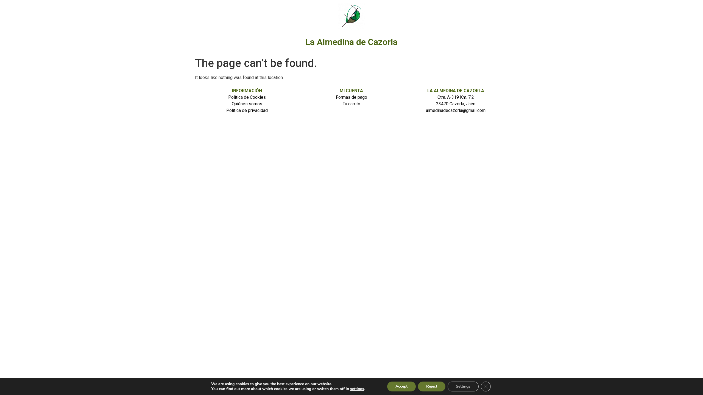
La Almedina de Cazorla (351, 42)
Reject (431, 386)
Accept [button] (401, 386)
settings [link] (357, 388)
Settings (463, 386)
